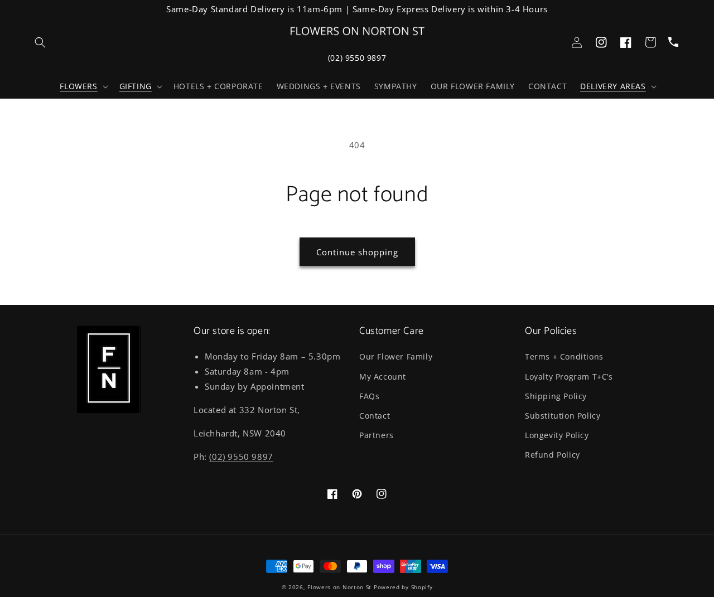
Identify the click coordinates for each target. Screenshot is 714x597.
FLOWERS (78, 86)
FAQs (369, 396)
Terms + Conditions (564, 356)
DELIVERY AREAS (612, 86)
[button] (82, 86)
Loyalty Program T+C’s (569, 376)
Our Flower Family (395, 356)
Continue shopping (357, 252)
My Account (382, 376)
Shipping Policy (556, 396)
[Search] (40, 42)
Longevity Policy (557, 435)
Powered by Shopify (403, 587)
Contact (374, 415)
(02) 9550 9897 (357, 57)
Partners (376, 435)
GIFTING (135, 86)
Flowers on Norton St (339, 587)
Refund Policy (552, 454)
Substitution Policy (562, 415)
